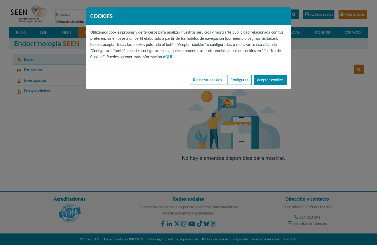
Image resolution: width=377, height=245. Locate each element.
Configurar (239, 79)
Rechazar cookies (207, 79)
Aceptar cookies (270, 79)
